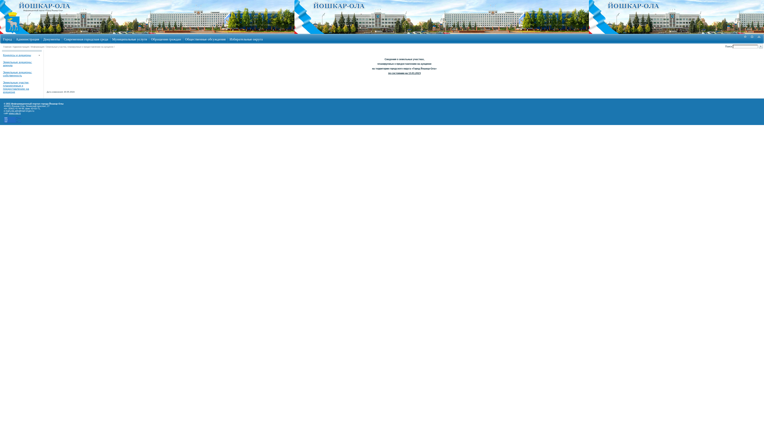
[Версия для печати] (752, 39)
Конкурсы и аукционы (17, 55)
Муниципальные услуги (129, 39)
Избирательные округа (246, 39)
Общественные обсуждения (205, 39)
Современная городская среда (86, 39)
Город (7, 39)
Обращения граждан (166, 39)
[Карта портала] (759, 39)
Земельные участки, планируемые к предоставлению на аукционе (79, 47)
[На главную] (12, 32)
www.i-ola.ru (15, 113)
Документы (51, 39)
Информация (37, 47)
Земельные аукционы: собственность (17, 74)
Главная (7, 47)
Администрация (27, 39)
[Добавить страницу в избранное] (745, 39)
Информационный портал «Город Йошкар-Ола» (43, 11)
